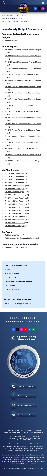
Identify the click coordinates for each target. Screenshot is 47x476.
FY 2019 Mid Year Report (14, 191)
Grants (7, 269)
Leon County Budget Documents (18, 281)
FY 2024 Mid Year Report (14, 176)
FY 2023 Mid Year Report (14, 179)
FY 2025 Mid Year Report (14, 173)
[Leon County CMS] (23, 8)
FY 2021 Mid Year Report (14, 185)
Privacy (19, 430)
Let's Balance (10, 285)
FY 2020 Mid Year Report (14, 188)
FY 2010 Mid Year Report (14, 219)
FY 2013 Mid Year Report (14, 210)
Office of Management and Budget (18, 265)
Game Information (13, 290)
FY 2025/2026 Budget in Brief (16, 303)
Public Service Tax (12, 235)
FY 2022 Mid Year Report (14, 182)
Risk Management (12, 273)
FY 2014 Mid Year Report (14, 207)
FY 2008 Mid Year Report (14, 225)
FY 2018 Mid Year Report (14, 195)
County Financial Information (16, 247)
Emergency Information (12, 433)
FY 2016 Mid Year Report (14, 201)
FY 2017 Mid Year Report (14, 198)
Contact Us (37, 430)
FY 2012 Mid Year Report (14, 213)
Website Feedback (37, 433)
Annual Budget (11, 40)
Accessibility (10, 430)
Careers (25, 433)
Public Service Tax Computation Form (19, 238)
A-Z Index (27, 430)
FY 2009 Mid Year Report (15, 222)
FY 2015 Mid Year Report (14, 204)
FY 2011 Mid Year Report (14, 216)
